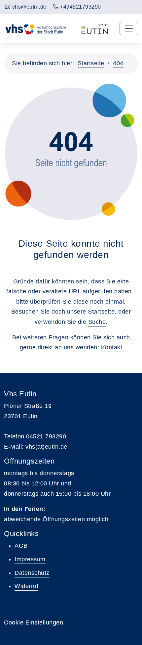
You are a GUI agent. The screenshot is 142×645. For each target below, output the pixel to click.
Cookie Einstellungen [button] (33, 622)
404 (118, 63)
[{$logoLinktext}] (35, 28)
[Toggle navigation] (129, 28)
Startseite (91, 63)
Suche (97, 322)
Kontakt (112, 347)
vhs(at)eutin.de (46, 446)
